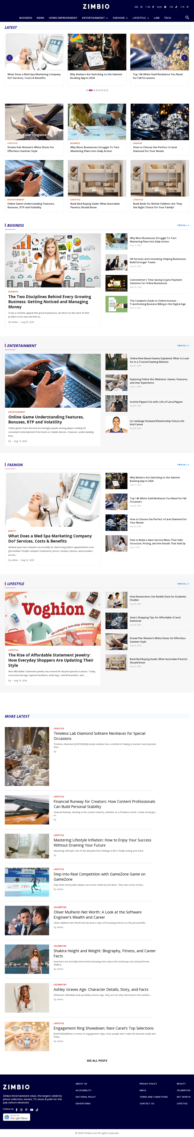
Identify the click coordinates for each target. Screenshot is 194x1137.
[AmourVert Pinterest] (165, 6)
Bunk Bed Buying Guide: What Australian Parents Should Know (95, 205)
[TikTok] (37, 1110)
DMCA (143, 1090)
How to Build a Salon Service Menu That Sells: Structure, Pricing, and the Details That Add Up (158, 541)
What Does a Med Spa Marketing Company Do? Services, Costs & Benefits (50, 538)
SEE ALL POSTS (97, 1060)
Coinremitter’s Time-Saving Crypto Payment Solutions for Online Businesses (156, 281)
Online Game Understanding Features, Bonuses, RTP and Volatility (31, 205)
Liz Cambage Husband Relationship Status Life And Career (157, 422)
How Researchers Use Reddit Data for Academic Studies (158, 598)
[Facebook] (16, 1110)
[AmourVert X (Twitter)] (188, 6)
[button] (9, 58)
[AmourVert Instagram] (141, 6)
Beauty (181, 1083)
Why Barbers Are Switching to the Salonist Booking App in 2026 (33, 76)
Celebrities (184, 1090)
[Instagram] (21, 1110)
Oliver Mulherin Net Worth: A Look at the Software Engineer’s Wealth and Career (98, 914)
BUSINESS (25, 18)
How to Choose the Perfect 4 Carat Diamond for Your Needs (155, 149)
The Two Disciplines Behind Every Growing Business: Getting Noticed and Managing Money (159, 77)
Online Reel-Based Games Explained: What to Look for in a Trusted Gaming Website (159, 360)
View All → (183, 225)
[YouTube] (31, 1110)
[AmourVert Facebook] (153, 6)
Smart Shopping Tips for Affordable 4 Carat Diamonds (155, 619)
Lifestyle (182, 1103)
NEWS (40, 18)
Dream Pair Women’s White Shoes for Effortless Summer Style (30, 149)
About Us (81, 1083)
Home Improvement (63, 18)
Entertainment (93, 18)
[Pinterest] (26, 1110)
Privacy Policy (148, 1083)
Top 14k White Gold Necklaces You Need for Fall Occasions (95, 76)
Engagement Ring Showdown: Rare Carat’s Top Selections (104, 1028)
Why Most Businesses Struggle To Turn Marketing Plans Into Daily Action (94, 149)
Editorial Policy (86, 1097)
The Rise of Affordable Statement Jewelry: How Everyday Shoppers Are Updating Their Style (51, 660)
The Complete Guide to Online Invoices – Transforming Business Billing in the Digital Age (158, 302)
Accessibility (83, 1090)
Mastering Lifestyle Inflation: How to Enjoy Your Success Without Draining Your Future (102, 842)
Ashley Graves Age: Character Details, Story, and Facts (101, 989)
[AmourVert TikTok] (176, 6)
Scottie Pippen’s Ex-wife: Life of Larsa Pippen (156, 401)
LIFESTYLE (139, 18)
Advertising (83, 1103)
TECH (167, 18)
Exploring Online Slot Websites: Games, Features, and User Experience (159, 381)
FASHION (119, 18)
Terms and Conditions (154, 1097)
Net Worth (184, 1097)
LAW (156, 18)
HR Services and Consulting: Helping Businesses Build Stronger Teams (158, 260)
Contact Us (147, 1103)
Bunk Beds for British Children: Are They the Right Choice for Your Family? (157, 205)
